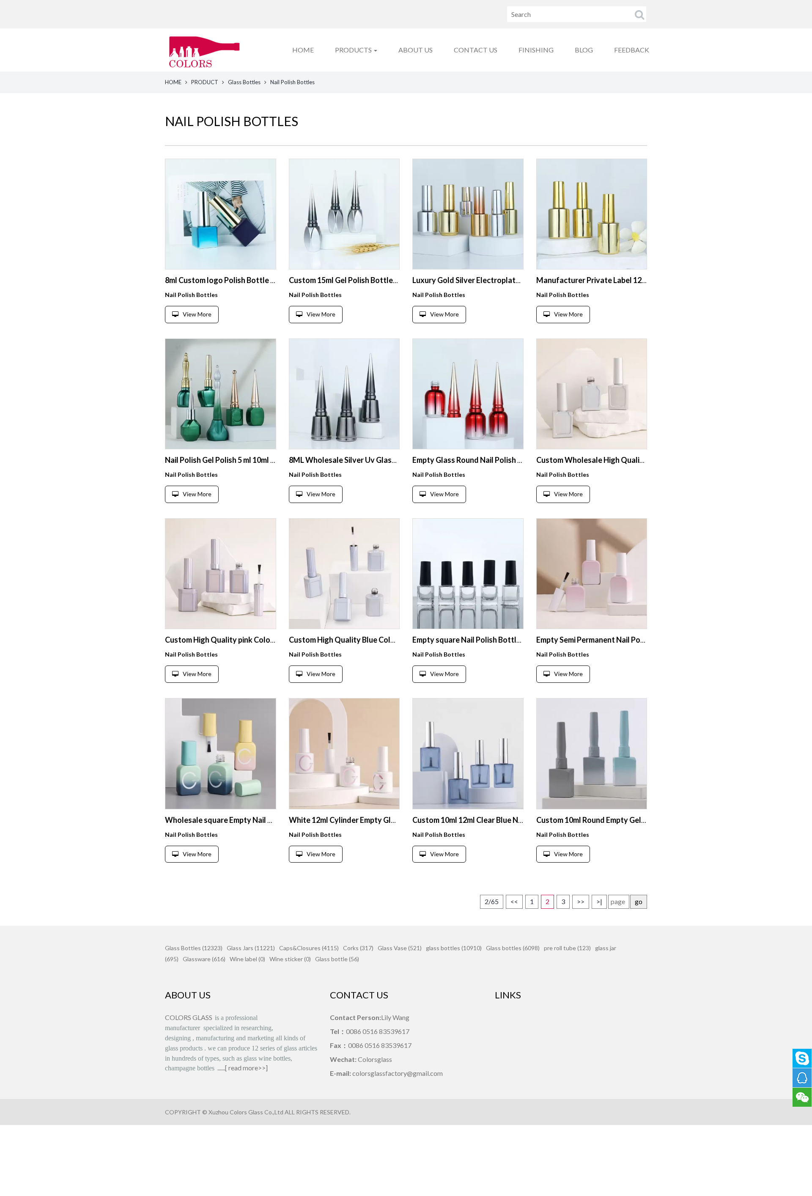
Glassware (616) (204, 958)
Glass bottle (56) (337, 958)
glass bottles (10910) (454, 947)
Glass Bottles (244, 82)
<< (514, 901)
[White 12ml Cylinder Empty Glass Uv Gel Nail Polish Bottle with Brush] (344, 753)
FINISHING (536, 50)
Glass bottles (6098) (513, 947)
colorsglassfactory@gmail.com (397, 1073)
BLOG (584, 50)
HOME (303, 50)
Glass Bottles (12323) (193, 947)
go (638, 901)
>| (599, 901)
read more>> (247, 1068)
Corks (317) (358, 947)
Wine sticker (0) (290, 958)
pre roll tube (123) (567, 947)
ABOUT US (415, 50)
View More (197, 314)
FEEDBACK (631, 50)
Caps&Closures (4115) (309, 947)
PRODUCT (204, 82)
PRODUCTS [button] (354, 50)
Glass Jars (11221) (251, 947)
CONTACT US (475, 50)
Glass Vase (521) (400, 947)
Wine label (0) (247, 958)
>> (580, 901)
